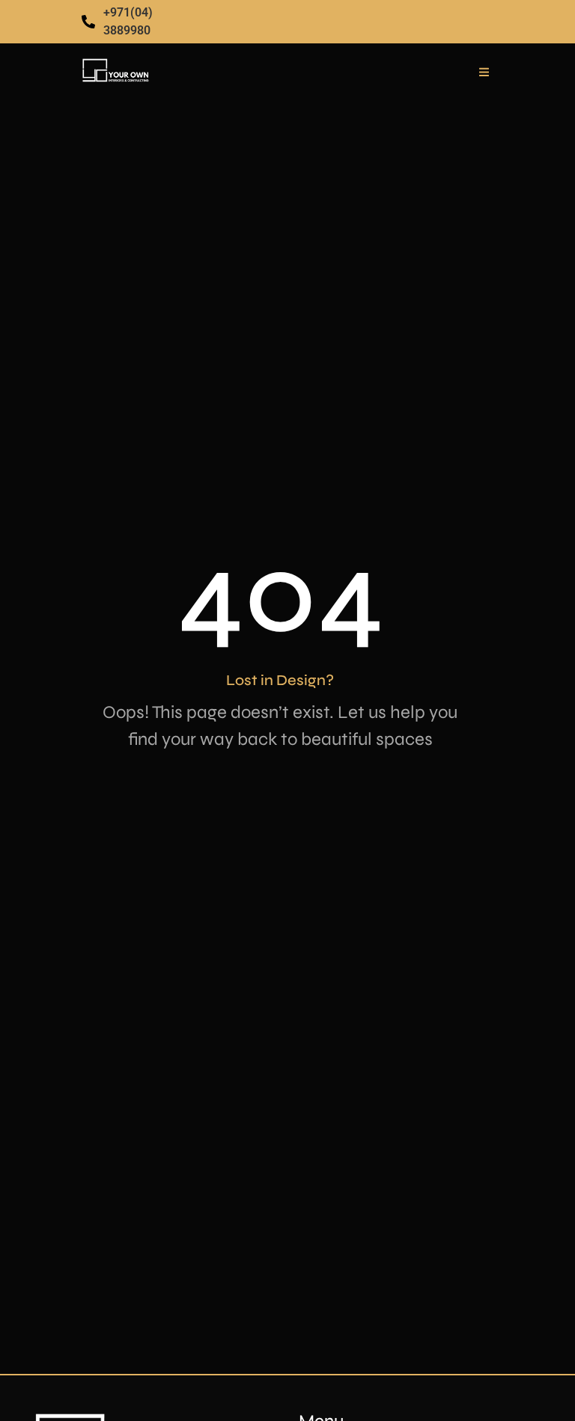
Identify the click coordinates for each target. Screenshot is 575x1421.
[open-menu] (484, 73)
